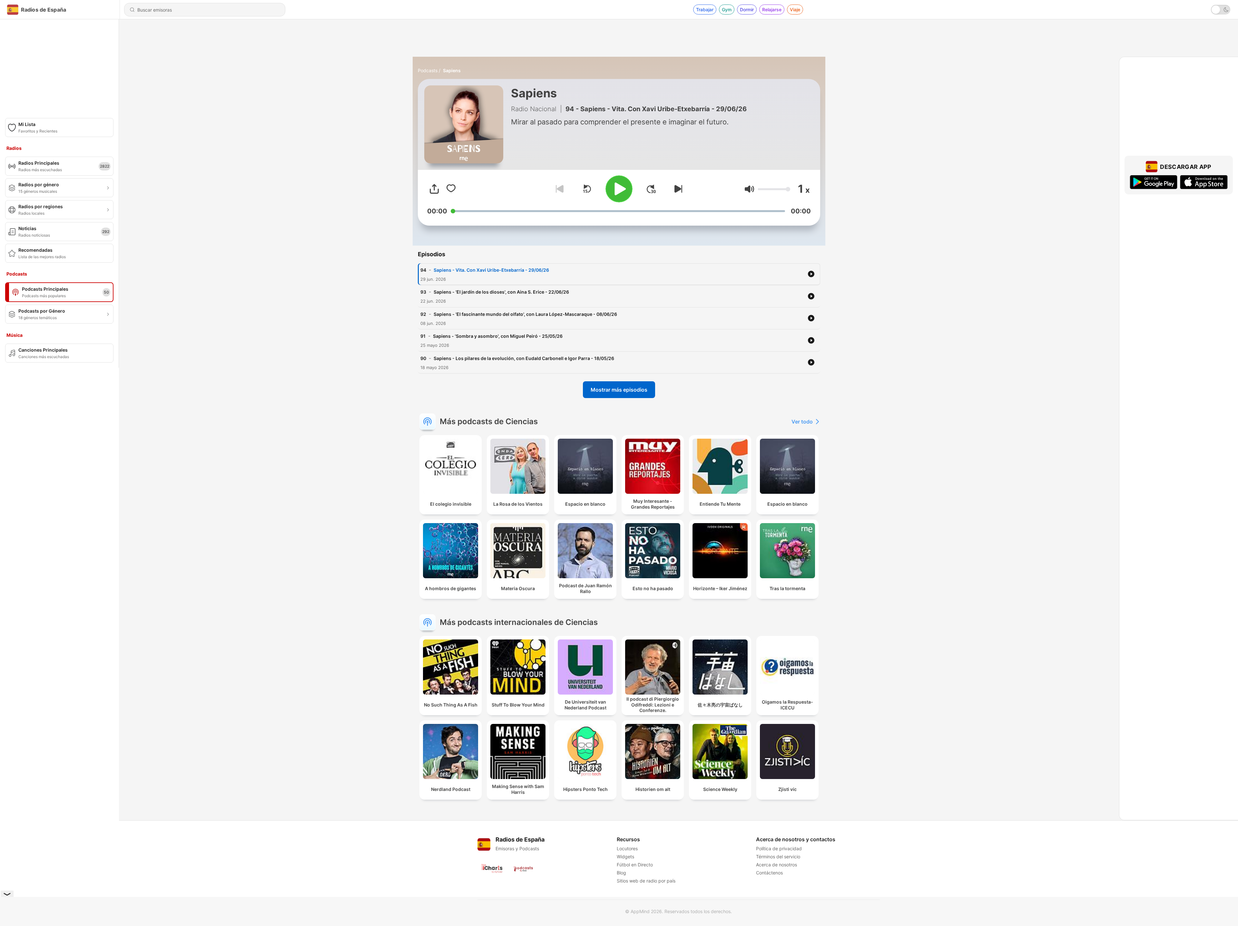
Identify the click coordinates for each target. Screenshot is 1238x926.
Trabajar (704, 9)
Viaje (795, 9)
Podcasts (427, 70)
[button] (749, 189)
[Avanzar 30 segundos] (651, 189)
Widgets (625, 856)
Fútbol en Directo (635, 864)
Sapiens (452, 70)
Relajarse (771, 9)
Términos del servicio (778, 856)
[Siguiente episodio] (677, 189)
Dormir (747, 9)
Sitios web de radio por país (646, 880)
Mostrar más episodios (619, 389)
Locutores (627, 848)
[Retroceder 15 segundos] (587, 189)
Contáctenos (769, 872)
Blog (621, 872)
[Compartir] (434, 189)
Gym (727, 9)
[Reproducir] (619, 188)
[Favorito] (451, 189)
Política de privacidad (779, 848)
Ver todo (802, 421)
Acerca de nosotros (776, 864)
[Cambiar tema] (1220, 10)
